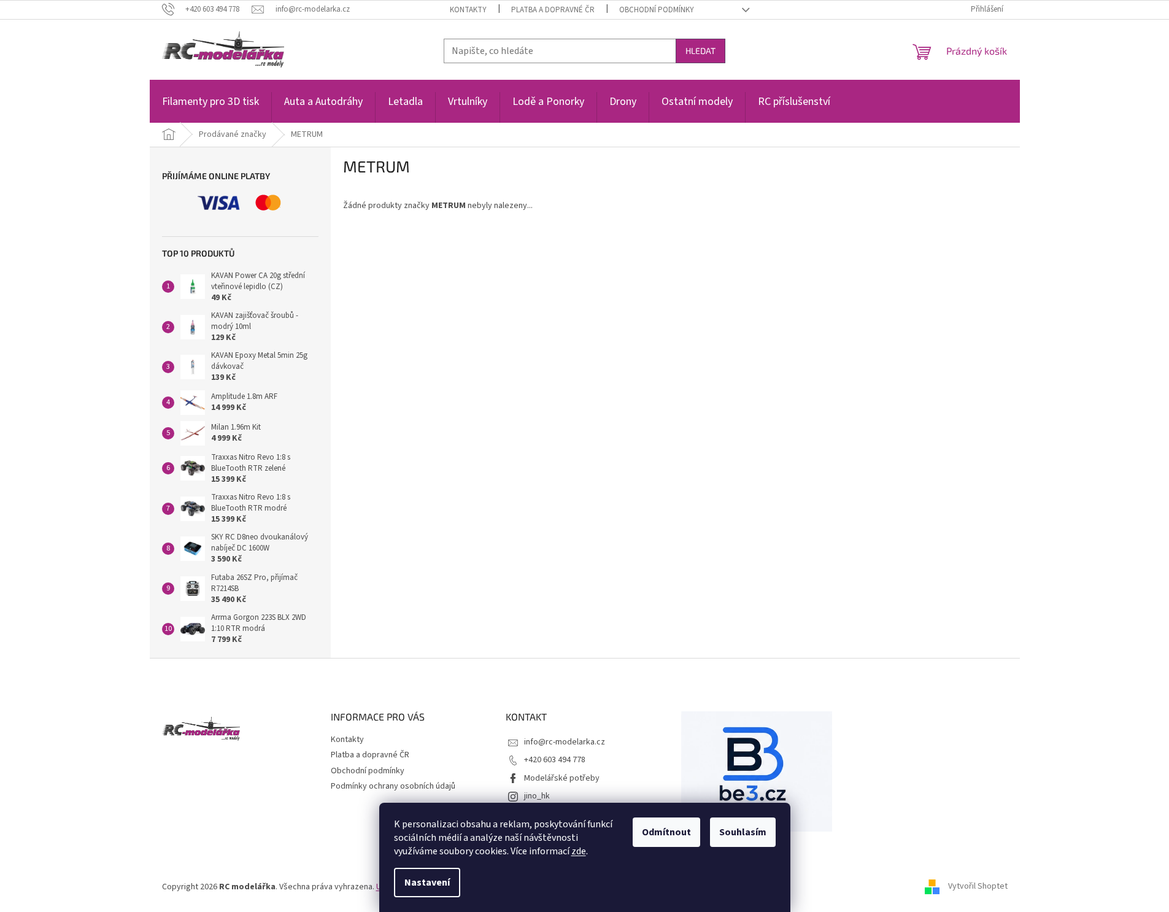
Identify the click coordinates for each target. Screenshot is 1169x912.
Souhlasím (742, 832)
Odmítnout (666, 832)
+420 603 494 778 (554, 760)
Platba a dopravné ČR (553, 9)
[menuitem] (210, 108)
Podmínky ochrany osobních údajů (393, 786)
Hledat (700, 50)
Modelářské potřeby (562, 778)
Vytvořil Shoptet (978, 887)
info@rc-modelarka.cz (564, 742)
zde (578, 851)
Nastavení (427, 882)
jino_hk (537, 796)
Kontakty (468, 9)
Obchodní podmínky (656, 9)
